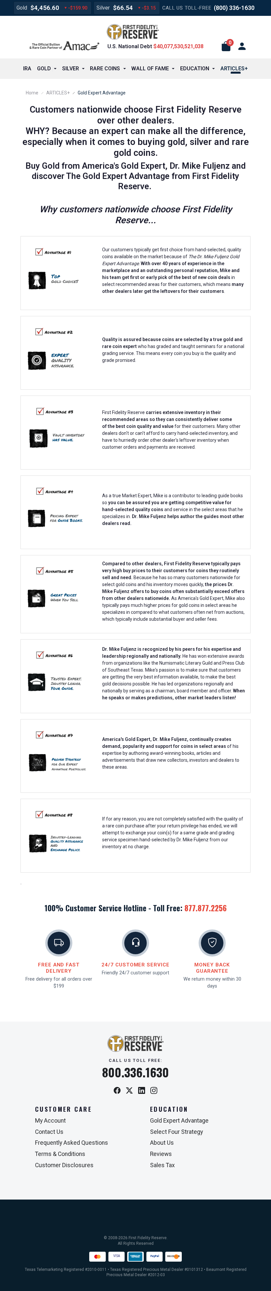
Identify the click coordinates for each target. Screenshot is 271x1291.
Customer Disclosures (64, 1165)
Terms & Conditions (60, 1154)
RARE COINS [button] (105, 68)
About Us (162, 1142)
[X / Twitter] (129, 1091)
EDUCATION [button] (194, 68)
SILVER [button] (70, 68)
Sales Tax (162, 1165)
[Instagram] (153, 1091)
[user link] (242, 46)
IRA (27, 68)
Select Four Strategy (176, 1132)
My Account (50, 1120)
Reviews (161, 1154)
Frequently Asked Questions (71, 1142)
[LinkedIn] (141, 1091)
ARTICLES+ (58, 92)
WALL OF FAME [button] (150, 68)
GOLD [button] (44, 68)
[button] (226, 46)
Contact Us (49, 1132)
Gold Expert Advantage (179, 1120)
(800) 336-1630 (234, 7)
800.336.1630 (135, 1072)
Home (32, 92)
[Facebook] (117, 1091)
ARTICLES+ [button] (234, 68)
